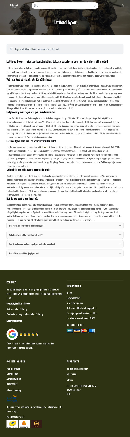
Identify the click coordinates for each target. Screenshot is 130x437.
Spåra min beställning (16, 309)
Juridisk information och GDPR (81, 318)
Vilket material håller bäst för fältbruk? (25, 235)
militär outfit (43, 147)
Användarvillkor (13, 378)
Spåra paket (12, 373)
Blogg (69, 292)
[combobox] (63, 5)
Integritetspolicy (75, 303)
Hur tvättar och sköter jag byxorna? (24, 253)
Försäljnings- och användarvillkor (82, 313)
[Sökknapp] (95, 6)
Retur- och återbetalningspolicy (82, 308)
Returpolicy (11, 383)
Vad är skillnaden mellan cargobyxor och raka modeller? (32, 244)
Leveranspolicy (73, 298)
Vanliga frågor (13, 368)
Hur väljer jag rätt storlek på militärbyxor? (26, 225)
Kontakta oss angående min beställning (24, 314)
